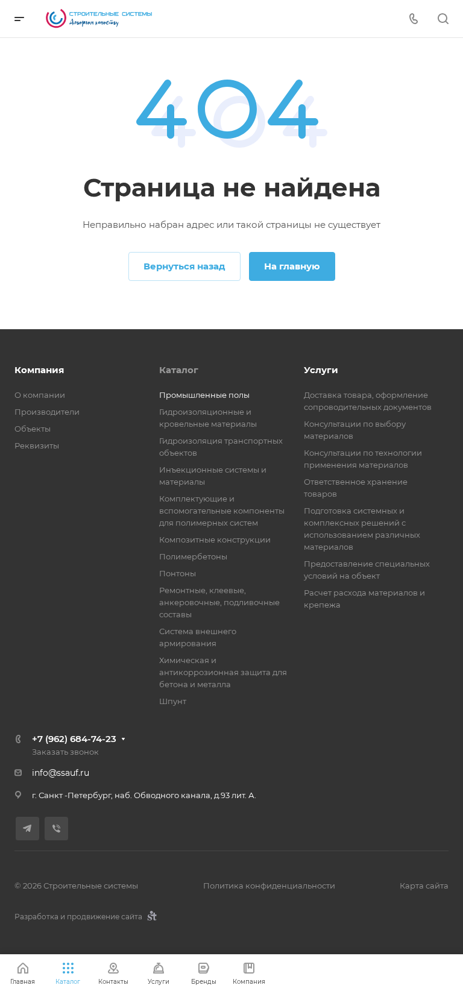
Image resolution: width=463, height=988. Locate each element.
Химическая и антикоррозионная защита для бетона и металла (223, 672)
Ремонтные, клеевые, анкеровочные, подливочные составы (219, 602)
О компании (39, 395)
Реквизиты (36, 445)
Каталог (178, 370)
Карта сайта (424, 885)
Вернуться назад (184, 266)
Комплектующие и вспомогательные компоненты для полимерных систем (222, 510)
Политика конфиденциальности (269, 885)
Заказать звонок (65, 752)
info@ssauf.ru (60, 772)
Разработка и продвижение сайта (79, 916)
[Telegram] (27, 828)
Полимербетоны (193, 556)
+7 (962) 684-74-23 (74, 738)
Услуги (321, 370)
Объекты (32, 428)
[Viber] (56, 828)
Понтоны (177, 573)
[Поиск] (443, 19)
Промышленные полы (204, 395)
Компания (39, 370)
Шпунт (172, 701)
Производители (47, 412)
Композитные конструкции (215, 539)
